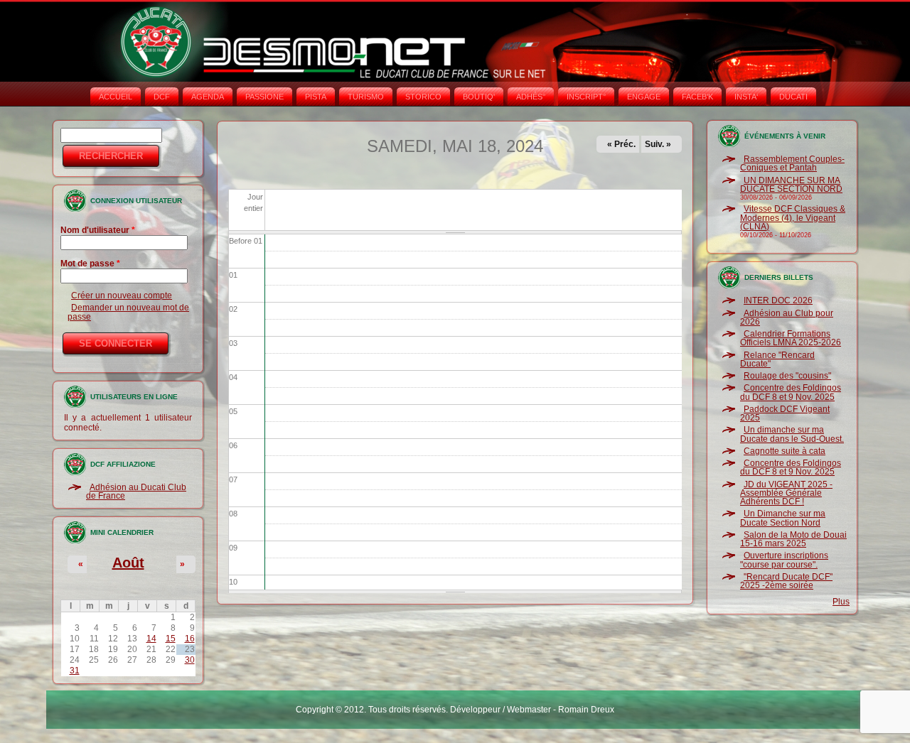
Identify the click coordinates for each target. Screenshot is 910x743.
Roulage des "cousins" (787, 376)
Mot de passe (90, 264)
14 (151, 639)
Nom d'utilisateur (97, 230)
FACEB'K (697, 96)
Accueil (115, 96)
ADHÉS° (530, 96)
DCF (162, 96)
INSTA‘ (746, 96)
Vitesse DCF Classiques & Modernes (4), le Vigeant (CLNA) (792, 218)
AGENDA (207, 96)
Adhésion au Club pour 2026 (786, 317)
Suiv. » (658, 144)
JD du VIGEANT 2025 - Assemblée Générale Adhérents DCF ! (786, 493)
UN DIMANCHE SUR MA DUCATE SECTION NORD (791, 184)
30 (190, 660)
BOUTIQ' (479, 96)
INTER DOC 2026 (778, 300)
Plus (841, 602)
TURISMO (366, 96)
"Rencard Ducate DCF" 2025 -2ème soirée (786, 581)
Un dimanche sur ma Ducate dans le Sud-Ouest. (792, 434)
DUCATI (793, 96)
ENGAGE (643, 96)
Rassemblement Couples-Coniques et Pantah (792, 163)
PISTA (315, 96)
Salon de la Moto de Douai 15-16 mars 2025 (793, 539)
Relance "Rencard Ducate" (777, 359)
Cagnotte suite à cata (784, 451)
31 (75, 671)
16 (190, 639)
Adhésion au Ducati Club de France (136, 491)
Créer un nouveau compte (121, 295)
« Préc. (621, 144)
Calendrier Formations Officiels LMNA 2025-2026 (790, 338)
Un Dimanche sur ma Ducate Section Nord (782, 518)
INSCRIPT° (586, 96)
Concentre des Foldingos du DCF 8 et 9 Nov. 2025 (790, 392)
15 (171, 639)
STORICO (423, 96)
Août (128, 562)
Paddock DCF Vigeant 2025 (785, 413)
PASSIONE (264, 96)
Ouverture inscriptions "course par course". (784, 560)
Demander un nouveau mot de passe (128, 312)
